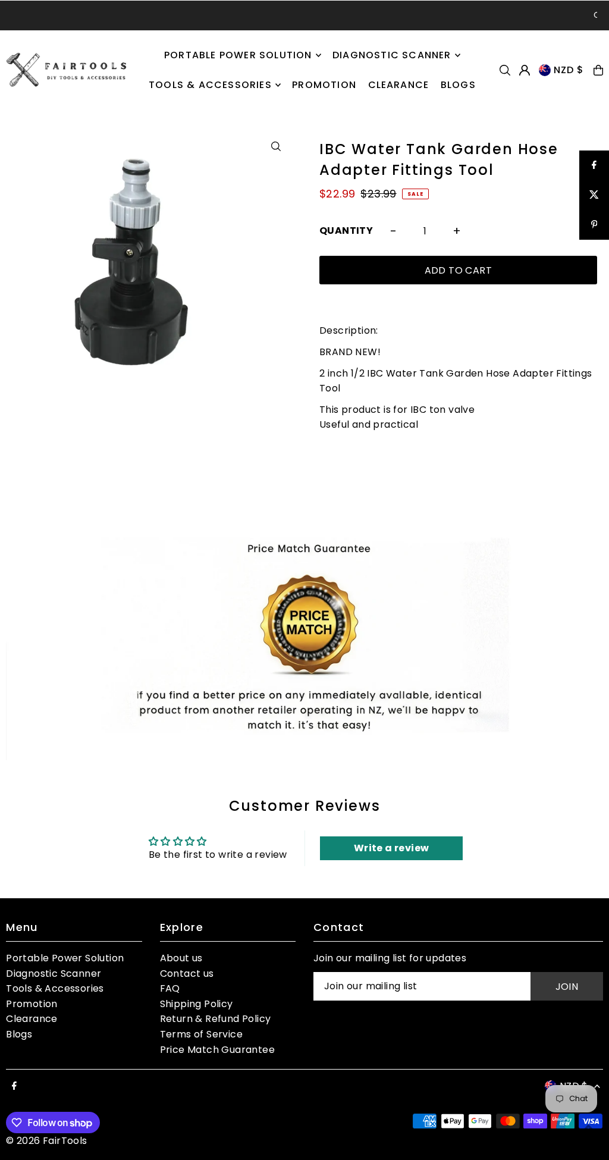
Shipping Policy (196, 1004)
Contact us (187, 973)
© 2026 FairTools (46, 1141)
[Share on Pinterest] (594, 225)
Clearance (32, 1019)
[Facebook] (14, 1086)
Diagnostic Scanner (53, 973)
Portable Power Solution (65, 958)
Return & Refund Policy (215, 1019)
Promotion (32, 1004)
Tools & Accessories (55, 988)
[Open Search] (505, 70)
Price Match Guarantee (217, 1049)
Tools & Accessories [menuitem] (210, 85)
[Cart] (598, 70)
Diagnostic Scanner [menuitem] (391, 55)
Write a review (391, 848)
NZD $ (569, 70)
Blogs (19, 1034)
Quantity (346, 230)
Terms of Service (201, 1034)
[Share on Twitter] (594, 195)
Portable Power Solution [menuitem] (238, 55)
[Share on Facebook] (594, 165)
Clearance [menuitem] (398, 85)
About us (181, 958)
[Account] (524, 70)
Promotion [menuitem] (324, 85)
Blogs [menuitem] (458, 85)
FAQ (170, 988)
